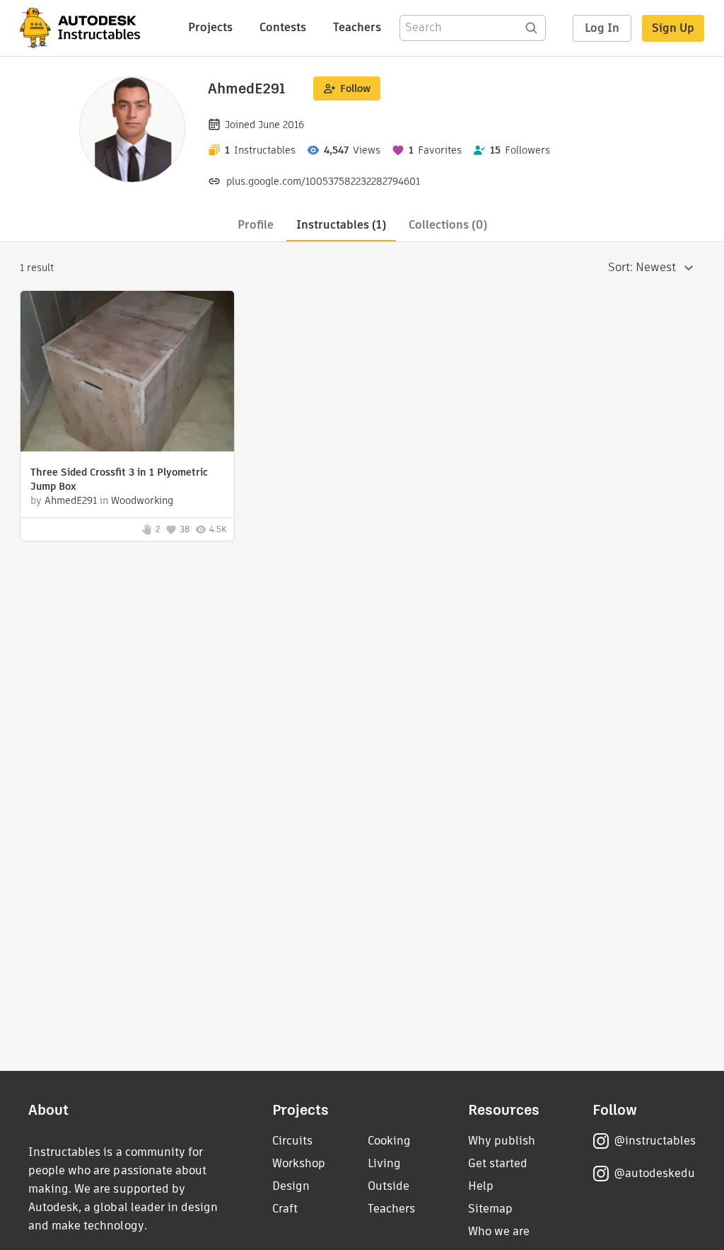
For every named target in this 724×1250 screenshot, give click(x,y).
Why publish (501, 1141)
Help (481, 1186)
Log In (602, 28)
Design (291, 1186)
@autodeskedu (654, 1173)
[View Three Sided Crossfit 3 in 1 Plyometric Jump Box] (127, 373)
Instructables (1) (341, 225)
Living (384, 1163)
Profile (256, 225)
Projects (210, 27)
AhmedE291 (71, 500)
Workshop (298, 1163)
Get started (497, 1163)
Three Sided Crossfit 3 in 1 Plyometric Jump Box (119, 479)
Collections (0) (448, 225)
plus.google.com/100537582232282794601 (323, 181)
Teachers (357, 27)
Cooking (389, 1141)
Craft (285, 1208)
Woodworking (142, 500)
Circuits (292, 1141)
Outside (388, 1186)
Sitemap (490, 1208)
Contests (282, 27)
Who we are (499, 1231)
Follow (355, 88)
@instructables (655, 1141)
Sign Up (673, 28)
